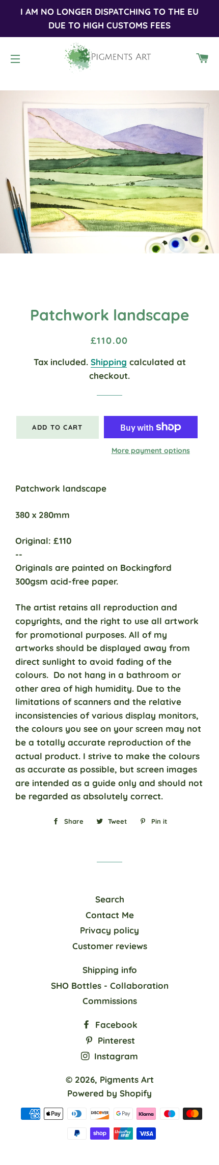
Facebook (115, 1024)
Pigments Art (127, 1079)
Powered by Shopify (109, 1093)
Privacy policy (109, 930)
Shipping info (110, 969)
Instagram (115, 1056)
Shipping (109, 362)
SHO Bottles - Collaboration (110, 985)
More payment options (151, 450)
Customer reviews (109, 946)
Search (109, 899)
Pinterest (115, 1040)
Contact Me (110, 915)
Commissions (110, 1000)
